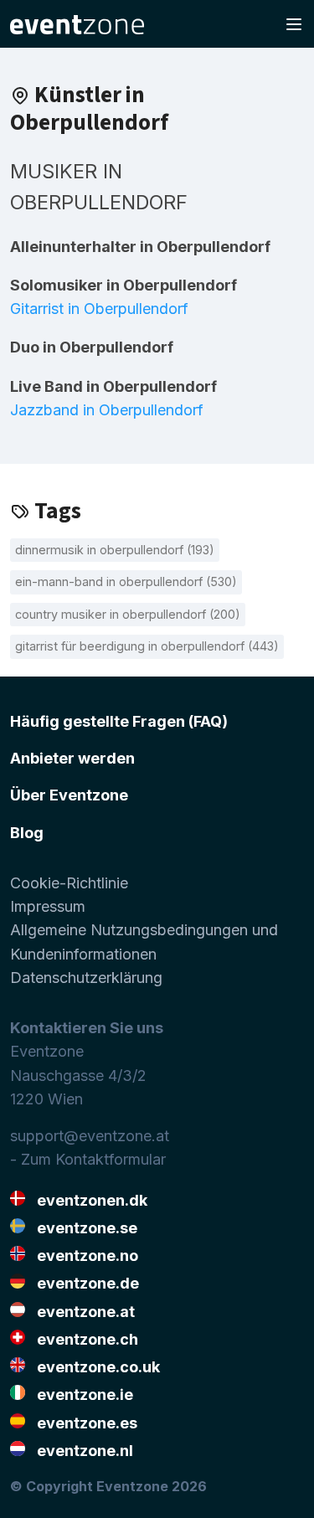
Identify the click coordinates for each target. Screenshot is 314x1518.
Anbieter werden (72, 758)
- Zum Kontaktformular (88, 1159)
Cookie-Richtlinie (69, 883)
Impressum (47, 906)
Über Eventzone (69, 795)
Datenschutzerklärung (86, 977)
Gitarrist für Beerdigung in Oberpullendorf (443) (147, 646)
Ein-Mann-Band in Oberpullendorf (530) (126, 581)
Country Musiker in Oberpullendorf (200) (127, 614)
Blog (27, 832)
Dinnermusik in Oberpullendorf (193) (114, 550)
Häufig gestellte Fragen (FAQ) (119, 721)
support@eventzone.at (89, 1136)
